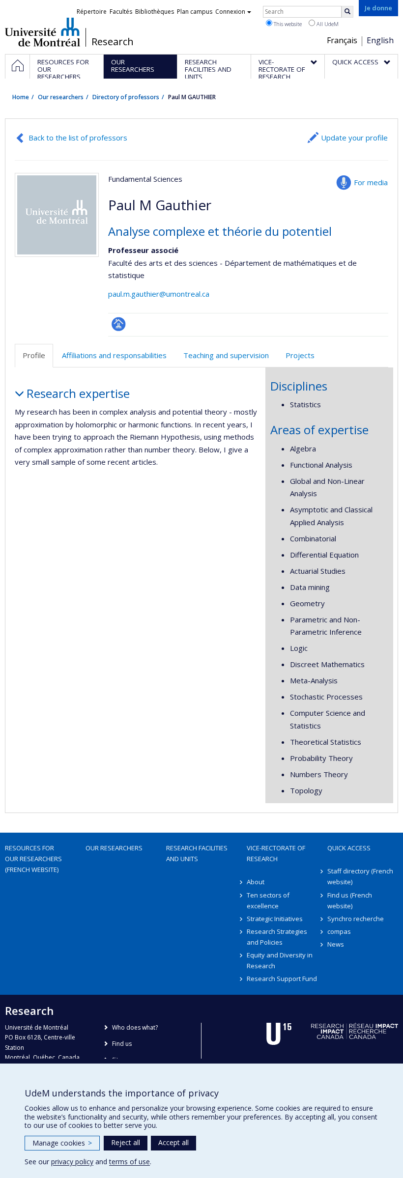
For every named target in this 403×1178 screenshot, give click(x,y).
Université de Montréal (42, 32)
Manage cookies (62, 1143)
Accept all (173, 1142)
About (255, 881)
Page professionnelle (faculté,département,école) (118, 324)
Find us (122, 1043)
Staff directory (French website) (360, 876)
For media (371, 182)
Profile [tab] (34, 355)
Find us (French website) (349, 900)
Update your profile (354, 137)
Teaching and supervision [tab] (226, 355)
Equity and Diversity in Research (280, 960)
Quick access (349, 847)
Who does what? (135, 1027)
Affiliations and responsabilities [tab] (114, 355)
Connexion (230, 11)
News (335, 944)
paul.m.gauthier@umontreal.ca (158, 294)
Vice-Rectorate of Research (276, 853)
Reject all (125, 1142)
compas (339, 931)
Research (112, 42)
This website (287, 24)
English (380, 40)
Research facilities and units (197, 853)
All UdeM (327, 24)
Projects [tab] (300, 355)
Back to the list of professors (78, 137)
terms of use (129, 1161)
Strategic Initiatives (275, 918)
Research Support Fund (282, 978)
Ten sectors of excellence (268, 900)
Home (20, 97)
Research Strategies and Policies (277, 937)
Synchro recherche (355, 918)
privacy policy (72, 1161)
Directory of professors (125, 97)
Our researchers (61, 97)
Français (342, 40)
